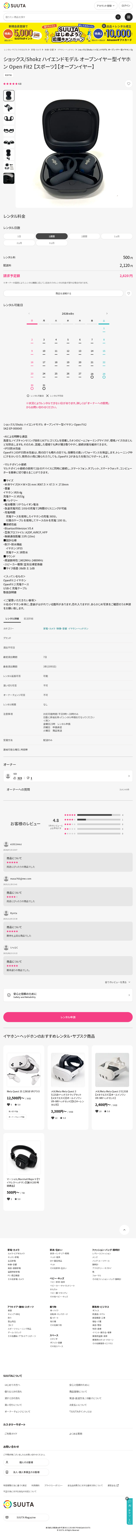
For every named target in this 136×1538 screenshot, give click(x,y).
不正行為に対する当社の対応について (19, 1491)
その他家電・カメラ (16, 1279)
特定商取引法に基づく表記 (15, 1485)
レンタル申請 (68, 1017)
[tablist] (19, 618)
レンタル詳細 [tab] (12, 618)
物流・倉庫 (96, 1328)
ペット (52, 1264)
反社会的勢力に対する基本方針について (85, 1485)
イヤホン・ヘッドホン (66, 49)
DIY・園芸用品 (56, 1260)
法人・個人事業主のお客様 (26, 1472)
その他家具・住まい (58, 1268)
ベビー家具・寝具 (57, 1281)
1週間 (52, 236)
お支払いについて (78, 1404)
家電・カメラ (36, 49)
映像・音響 (49, 49)
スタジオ (53, 1338)
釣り (9, 1317)
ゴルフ (10, 1325)
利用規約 (35, 1485)
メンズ (95, 1257)
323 (19, 778)
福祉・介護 (96, 1321)
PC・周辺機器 (13, 1275)
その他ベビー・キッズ (59, 1296)
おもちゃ (53, 1289)
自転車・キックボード (59, 1314)
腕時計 (95, 1264)
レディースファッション (101, 1253)
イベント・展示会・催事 (101, 1332)
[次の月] (107, 313)
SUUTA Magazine (26, 1517)
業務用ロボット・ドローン (103, 1339)
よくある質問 (75, 1433)
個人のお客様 (26, 1462)
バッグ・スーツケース (101, 1260)
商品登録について (78, 1391)
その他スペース (56, 1346)
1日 (19, 236)
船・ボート (54, 1317)
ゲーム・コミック (14, 1332)
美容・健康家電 (14, 1268)
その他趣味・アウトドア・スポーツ (22, 1336)
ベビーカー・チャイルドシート (62, 1285)
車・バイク (54, 1310)
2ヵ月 (19, 243)
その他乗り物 (56, 1325)
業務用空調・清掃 (99, 1336)
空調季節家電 (14, 1271)
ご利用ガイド (11, 1433)
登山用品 (12, 1321)
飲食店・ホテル (98, 1314)
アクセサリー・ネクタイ (101, 1268)
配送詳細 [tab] (28, 618)
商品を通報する (63, 293)
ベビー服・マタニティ (58, 1292)
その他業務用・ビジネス (102, 1343)
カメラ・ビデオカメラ (16, 1253)
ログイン (126, 5)
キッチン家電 (13, 1257)
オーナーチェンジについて (18, 1411)
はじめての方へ (12, 1384)
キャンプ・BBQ (14, 1314)
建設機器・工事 (98, 1317)
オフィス (95, 1310)
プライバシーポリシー (53, 1485)
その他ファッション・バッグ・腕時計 (106, 1279)
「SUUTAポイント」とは (80, 1411)
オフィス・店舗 (56, 1342)
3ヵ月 (52, 243)
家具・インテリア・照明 (59, 1253)
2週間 (84, 236)
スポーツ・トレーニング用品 (19, 1328)
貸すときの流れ (12, 1398)
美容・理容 (96, 1325)
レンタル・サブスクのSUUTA (15, 49)
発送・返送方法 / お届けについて (85, 1398)
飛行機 (53, 1321)
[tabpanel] (68, 687)
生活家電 (12, 1260)
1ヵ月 (117, 236)
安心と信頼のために (79, 1384)
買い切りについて (13, 1404)
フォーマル (96, 1275)
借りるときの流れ (13, 1391)
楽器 (10, 1310)
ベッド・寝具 (55, 1257)
